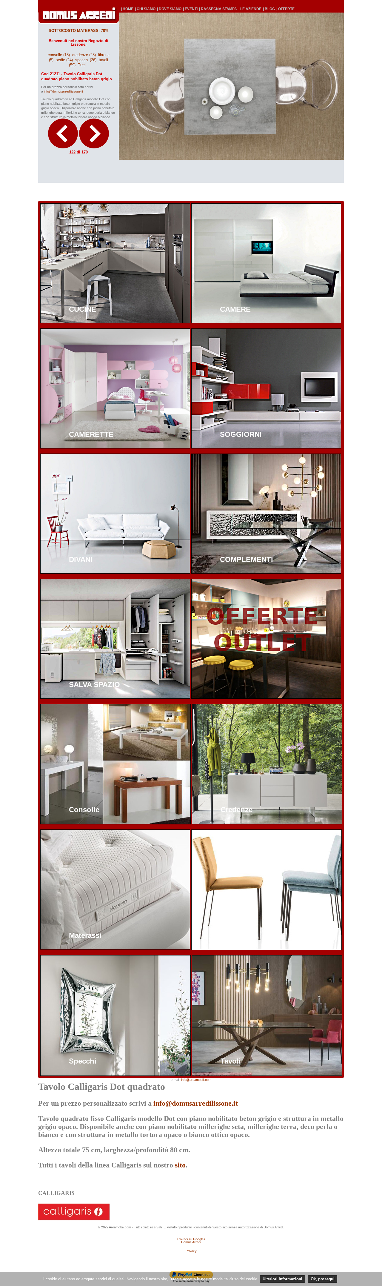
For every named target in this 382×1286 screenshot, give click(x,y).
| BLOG (269, 9)
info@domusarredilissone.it (63, 91)
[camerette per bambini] (115, 446)
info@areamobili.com (196, 1079)
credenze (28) (84, 55)
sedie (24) (64, 60)
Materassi (85, 935)
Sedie (229, 935)
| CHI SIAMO (145, 9)
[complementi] (266, 571)
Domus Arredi (191, 1242)
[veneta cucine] (115, 321)
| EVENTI (190, 9)
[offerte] (266, 697)
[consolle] (115, 822)
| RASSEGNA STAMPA (218, 9)
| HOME (127, 9)
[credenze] (267, 822)
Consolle (84, 810)
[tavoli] (267, 1074)
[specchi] (115, 1074)
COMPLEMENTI (246, 559)
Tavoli (231, 1061)
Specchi (82, 1061)
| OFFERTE (285, 9)
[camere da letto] (266, 321)
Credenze (236, 810)
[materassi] (115, 947)
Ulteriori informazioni (282, 1279)
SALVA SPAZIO (94, 684)
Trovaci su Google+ (191, 1239)
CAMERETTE (91, 434)
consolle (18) (59, 55)
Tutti (82, 65)
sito (180, 1165)
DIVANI (81, 559)
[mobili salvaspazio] (115, 697)
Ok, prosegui (323, 1279)
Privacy (191, 1251)
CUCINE (82, 309)
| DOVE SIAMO (169, 9)
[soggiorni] (266, 446)
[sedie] (266, 948)
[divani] (115, 571)
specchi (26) (85, 60)
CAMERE (235, 309)
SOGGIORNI (241, 434)
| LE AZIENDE (249, 9)
